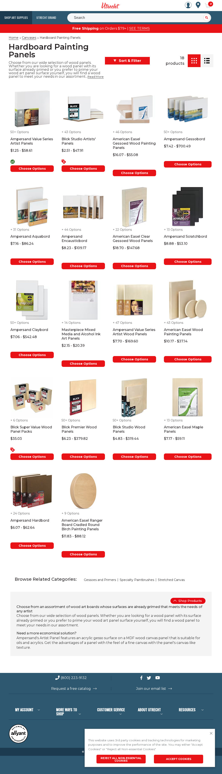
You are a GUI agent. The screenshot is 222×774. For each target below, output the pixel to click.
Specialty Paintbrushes (137, 579)
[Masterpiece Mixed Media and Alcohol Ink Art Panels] (83, 300)
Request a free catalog (71, 688)
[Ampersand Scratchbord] (188, 207)
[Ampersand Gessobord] (188, 109)
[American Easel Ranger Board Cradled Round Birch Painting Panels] (83, 490)
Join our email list (151, 688)
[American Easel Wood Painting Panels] (188, 300)
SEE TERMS (139, 28)
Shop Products (190, 601)
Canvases (29, 38)
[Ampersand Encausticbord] (83, 207)
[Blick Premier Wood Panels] (83, 397)
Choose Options (32, 169)
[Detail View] (207, 60)
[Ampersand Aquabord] (32, 207)
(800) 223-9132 (74, 678)
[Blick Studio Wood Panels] (134, 397)
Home (13, 38)
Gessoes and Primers (100, 579)
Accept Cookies (178, 759)
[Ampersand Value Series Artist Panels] (32, 109)
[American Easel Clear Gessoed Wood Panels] (134, 207)
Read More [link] (96, 76)
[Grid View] (194, 60)
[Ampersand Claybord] (32, 300)
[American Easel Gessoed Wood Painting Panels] (134, 109)
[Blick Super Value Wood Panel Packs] (32, 397)
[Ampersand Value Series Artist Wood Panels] (134, 300)
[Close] (211, 733)
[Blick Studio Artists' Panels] (83, 109)
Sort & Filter (130, 61)
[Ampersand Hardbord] (32, 490)
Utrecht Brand (46, 17)
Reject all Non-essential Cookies (121, 759)
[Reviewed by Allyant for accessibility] (18, 742)
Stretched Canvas (171, 579)
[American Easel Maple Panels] (188, 397)
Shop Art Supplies (16, 17)
